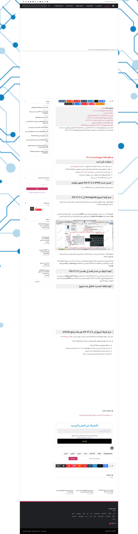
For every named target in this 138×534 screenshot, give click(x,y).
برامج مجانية (79, 513)
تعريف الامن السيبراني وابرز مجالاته (44, 264)
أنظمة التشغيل (69, 6)
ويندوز (114, 519)
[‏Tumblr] (89, 465)
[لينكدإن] (94, 465)
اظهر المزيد (37, 281)
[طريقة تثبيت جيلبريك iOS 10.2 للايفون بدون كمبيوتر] (104, 484)
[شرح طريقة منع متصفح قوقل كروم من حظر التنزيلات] (64, 484)
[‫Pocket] (74, 465)
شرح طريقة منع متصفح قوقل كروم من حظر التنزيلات (64, 491)
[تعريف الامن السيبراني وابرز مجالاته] (31, 265)
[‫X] (100, 465)
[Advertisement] (69, 20)
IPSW (110, 513)
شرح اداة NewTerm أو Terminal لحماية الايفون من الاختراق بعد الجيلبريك (43, 272)
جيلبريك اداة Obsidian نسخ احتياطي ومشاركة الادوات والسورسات (84, 491)
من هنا (83, 187)
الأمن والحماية (96, 513)
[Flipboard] (69, 465)
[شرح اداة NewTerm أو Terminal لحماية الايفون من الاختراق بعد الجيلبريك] (31, 273)
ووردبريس (98, 6)
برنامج (73, 513)
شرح (65, 454)
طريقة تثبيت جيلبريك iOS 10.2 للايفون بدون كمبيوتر (106, 491)
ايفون (71, 454)
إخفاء (103, 108)
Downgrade (78, 128)
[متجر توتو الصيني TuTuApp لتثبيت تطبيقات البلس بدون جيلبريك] (31, 242)
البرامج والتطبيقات (58, 6)
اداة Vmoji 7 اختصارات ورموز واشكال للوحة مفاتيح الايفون (44, 251)
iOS (99, 454)
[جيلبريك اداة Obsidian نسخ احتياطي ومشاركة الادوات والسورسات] (84, 484)
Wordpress (104, 513)
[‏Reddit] (79, 465)
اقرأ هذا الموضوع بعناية (76, 166)
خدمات (90, 516)
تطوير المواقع (79, 6)
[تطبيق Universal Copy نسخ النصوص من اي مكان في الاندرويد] (31, 229)
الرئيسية (116, 49)
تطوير (95, 516)
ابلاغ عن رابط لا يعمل (27, 531)
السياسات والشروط (36, 531)
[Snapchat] (84, 448)
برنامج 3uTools (64, 336)
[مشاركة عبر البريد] (63, 465)
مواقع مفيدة (89, 6)
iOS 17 (92, 454)
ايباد (85, 454)
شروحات (106, 6)
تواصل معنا (43, 531)
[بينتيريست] (84, 465)
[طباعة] (58, 465)
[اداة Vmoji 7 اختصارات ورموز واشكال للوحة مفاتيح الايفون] (31, 255)
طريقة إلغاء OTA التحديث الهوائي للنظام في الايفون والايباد (94, 415)
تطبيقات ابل (108, 516)
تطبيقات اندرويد (100, 516)
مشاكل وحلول (81, 516)
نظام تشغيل (74, 516)
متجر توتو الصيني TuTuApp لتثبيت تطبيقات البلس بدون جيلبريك (44, 239)
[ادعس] (80, 40)
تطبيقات (113, 516)
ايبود (78, 454)
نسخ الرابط (73, 458)
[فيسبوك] (105, 465)
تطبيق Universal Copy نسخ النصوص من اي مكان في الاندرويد (43, 225)
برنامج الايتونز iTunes (89, 172)
